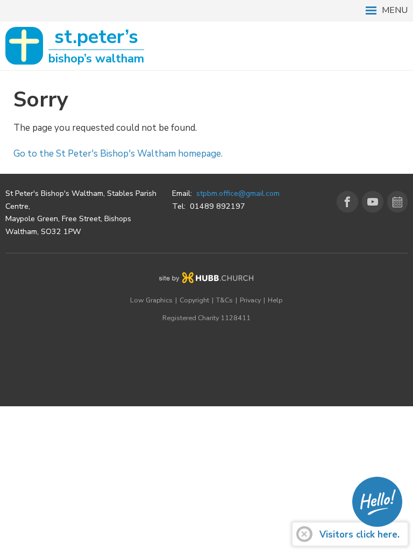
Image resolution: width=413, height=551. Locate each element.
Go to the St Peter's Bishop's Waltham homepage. (118, 153)
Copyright (194, 300)
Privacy (250, 300)
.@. (238, 193)
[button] (206, 11)
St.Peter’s (96, 46)
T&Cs (224, 300)
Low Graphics (151, 300)
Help (275, 300)
